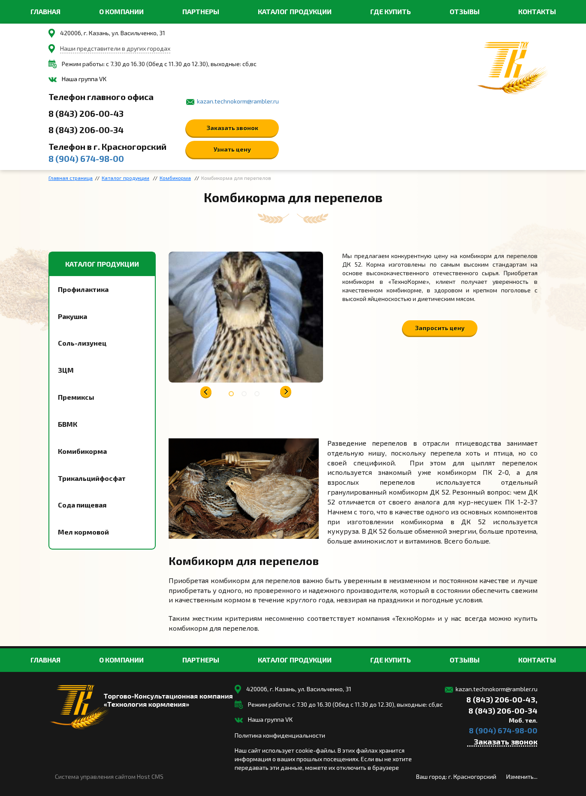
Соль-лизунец (82, 343)
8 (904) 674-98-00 (86, 158)
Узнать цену (232, 149)
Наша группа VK (84, 78)
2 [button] (246, 395)
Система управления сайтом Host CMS (109, 776)
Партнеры (200, 11)
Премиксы (76, 397)
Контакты (537, 11)
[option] (246, 317)
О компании (121, 11)
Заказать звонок (232, 127)
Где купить (390, 11)
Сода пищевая (82, 505)
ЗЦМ (66, 370)
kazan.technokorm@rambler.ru (238, 101)
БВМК (67, 424)
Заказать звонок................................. (502, 743)
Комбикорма (175, 178)
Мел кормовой (83, 532)
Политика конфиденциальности (280, 735)
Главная (45, 11)
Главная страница (70, 178)
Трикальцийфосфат (92, 478)
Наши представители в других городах (115, 48)
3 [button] (258, 395)
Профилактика (83, 289)
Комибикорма (82, 451)
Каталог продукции (295, 11)
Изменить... (522, 776)
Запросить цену (440, 327)
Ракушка (72, 316)
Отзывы (465, 11)
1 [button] (233, 395)
